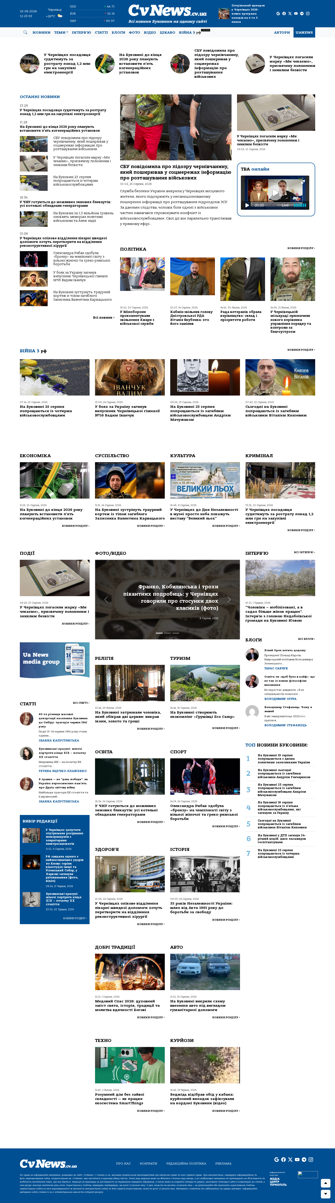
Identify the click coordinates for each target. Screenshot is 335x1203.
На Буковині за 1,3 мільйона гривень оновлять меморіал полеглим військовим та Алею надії (83, 217)
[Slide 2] (167, 633)
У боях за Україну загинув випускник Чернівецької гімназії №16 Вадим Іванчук (80, 276)
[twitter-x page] (290, 13)
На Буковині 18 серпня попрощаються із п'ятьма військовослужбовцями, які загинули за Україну (279, 808)
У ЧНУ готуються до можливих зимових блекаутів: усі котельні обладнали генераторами (65, 204)
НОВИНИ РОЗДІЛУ (301, 248)
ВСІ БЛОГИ (306, 639)
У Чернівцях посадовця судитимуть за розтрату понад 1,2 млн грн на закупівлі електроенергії (63, 112)
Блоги (118, 32)
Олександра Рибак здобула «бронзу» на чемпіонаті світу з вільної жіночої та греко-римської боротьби (81, 258)
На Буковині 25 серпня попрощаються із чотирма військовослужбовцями (75, 181)
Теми (59, 32)
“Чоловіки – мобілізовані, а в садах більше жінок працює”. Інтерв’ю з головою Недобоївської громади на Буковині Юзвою (278, 614)
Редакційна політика (186, 1163)
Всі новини (104, 318)
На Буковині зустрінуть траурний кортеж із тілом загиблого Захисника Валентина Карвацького (82, 296)
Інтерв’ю (81, 32)
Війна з (194, 32)
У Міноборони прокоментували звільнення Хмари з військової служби (137, 318)
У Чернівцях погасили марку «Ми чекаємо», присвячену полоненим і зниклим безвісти (82, 161)
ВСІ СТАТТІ (81, 702)
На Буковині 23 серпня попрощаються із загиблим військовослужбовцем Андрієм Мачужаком (200, 413)
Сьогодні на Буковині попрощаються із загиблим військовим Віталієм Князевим (276, 411)
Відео (150, 32)
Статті (101, 32)
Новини (41, 32)
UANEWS (304, 32)
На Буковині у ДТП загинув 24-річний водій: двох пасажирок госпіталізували (282, 839)
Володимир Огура (280, 699)
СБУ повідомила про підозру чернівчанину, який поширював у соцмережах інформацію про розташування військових (80, 143)
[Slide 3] (175, 633)
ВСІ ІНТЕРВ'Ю (304, 552)
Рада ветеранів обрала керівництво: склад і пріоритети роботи (240, 316)
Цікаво (167, 32)
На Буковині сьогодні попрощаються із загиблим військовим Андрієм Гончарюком (284, 773)
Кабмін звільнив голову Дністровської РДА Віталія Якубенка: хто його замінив (191, 318)
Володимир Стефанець (285, 725)
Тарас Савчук (276, 668)
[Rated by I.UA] (308, 1175)
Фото (134, 32)
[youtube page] (296, 13)
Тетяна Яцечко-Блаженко (63, 771)
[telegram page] (302, 13)
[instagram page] (307, 13)
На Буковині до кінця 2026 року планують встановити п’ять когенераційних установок (60, 128)
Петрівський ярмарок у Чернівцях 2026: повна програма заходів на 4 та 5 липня (248, 13)
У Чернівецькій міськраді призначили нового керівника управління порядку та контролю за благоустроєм (291, 321)
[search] (25, 32)
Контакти (148, 1163)
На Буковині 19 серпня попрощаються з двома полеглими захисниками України (284, 759)
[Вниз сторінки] (325, 1194)
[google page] (278, 13)
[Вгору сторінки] (325, 1183)
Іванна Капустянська (59, 740)
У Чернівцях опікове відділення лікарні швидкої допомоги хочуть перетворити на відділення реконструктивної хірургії (63, 242)
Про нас (123, 1163)
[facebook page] (284, 13)
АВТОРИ (282, 32)
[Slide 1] (159, 633)
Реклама (223, 1163)
